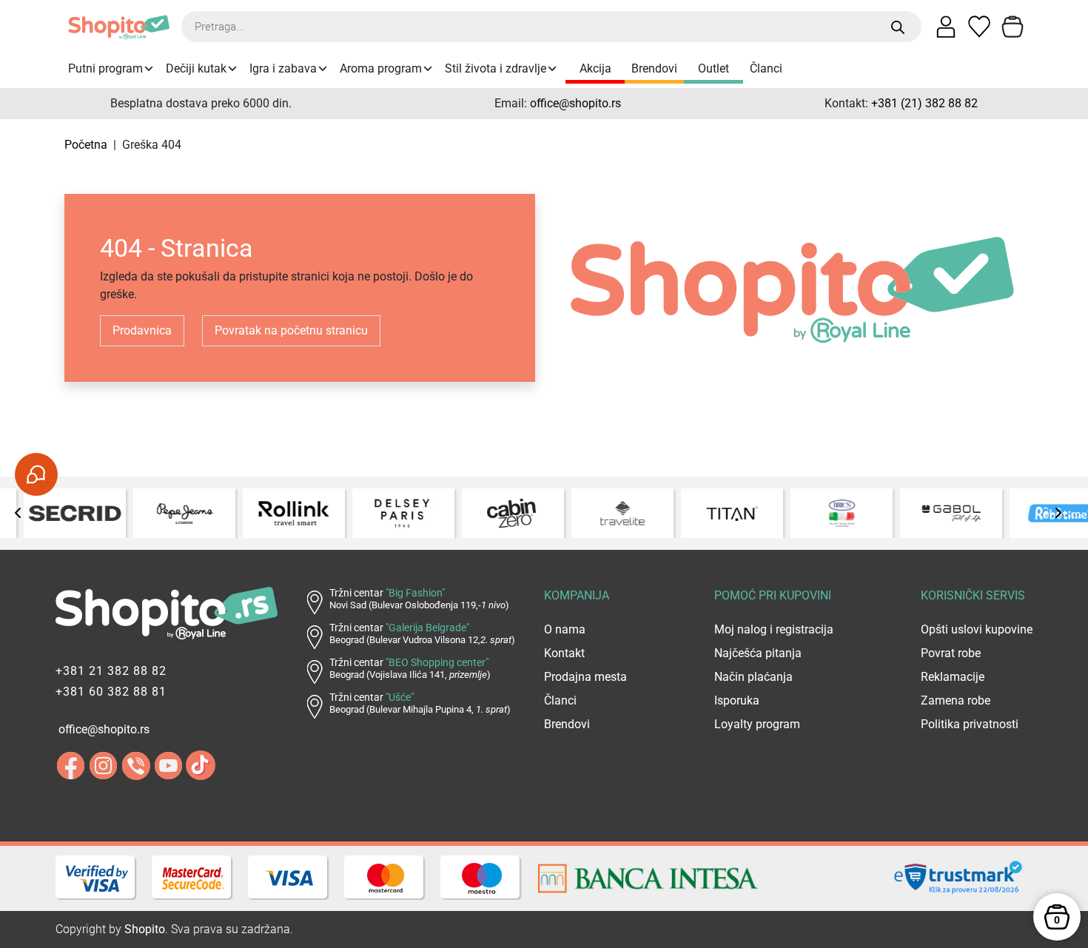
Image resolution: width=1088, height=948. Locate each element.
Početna (85, 145)
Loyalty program (757, 724)
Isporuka (736, 700)
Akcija (595, 68)
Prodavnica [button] (142, 330)
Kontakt (564, 653)
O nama (564, 629)
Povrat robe (951, 653)
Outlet (713, 68)
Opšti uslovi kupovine (976, 629)
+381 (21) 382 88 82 (924, 103)
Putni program (105, 68)
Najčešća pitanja (758, 653)
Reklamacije (952, 677)
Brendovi (654, 68)
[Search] (898, 27)
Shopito (144, 929)
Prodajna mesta (585, 677)
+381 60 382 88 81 (111, 692)
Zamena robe (955, 700)
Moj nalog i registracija (773, 629)
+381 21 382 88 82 (111, 671)
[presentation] (18, 512)
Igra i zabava (283, 68)
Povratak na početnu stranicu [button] (291, 330)
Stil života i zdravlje (495, 68)
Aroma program (381, 68)
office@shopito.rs (575, 103)
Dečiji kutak (196, 68)
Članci (766, 68)
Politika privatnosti (969, 724)
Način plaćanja (753, 677)
